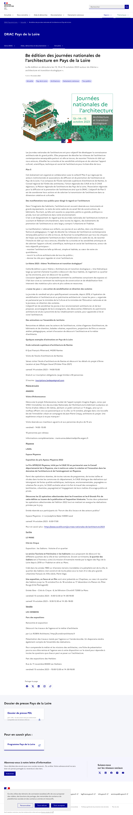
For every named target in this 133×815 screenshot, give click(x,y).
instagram (117, 773)
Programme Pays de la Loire (21, 744)
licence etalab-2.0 (46, 812)
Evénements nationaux (71, 81)
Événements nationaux (76, 15)
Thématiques (121, 15)
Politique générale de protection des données (95, 807)
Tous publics (86, 81)
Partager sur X (33, 686)
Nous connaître (22, 15)
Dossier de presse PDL (19, 713)
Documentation (56, 15)
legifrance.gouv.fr (87, 794)
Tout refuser (42, 805)
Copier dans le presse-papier (50, 686)
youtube (123, 773)
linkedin (105, 773)
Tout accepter (59, 805)
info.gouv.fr (102, 794)
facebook (111, 773)
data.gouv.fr (72, 794)
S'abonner (10, 773)
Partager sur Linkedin (39, 686)
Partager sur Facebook (27, 686)
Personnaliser (25, 805)
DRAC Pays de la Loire (11, 22)
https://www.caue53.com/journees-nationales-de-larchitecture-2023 (74, 526)
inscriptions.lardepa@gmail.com (49, 380)
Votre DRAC (8, 46)
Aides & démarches (40, 15)
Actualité (23, 22)
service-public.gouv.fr (118, 794)
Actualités (7, 15)
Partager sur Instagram (44, 686)
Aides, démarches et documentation (33, 46)
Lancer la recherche (127, 7)
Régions (106, 15)
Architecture (55, 81)
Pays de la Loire (41, 81)
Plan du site (115, 807)
